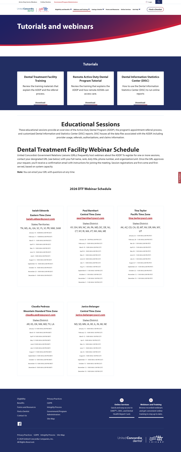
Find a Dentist (23, 411)
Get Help (135, 9)
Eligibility (21, 398)
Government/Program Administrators (66, 2)
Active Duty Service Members (28, 2)
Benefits (20, 403)
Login (150, 2)
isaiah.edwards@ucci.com (40, 218)
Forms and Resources (112, 9)
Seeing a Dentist (97, 9)
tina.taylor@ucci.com (140, 218)
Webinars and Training (81, 9)
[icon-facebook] (19, 425)
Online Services (126, 9)
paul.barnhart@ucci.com (90, 218)
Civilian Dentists (45, 2)
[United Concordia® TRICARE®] (33, 9)
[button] (158, 2)
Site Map (51, 418)
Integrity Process (54, 407)
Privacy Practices (54, 398)
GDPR (49, 403)
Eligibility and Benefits (62, 9)
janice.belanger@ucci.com (90, 314)
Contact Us (22, 415)
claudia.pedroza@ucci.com (41, 314)
